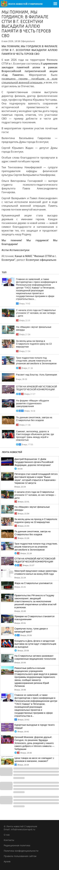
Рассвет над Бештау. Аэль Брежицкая (36, 374)
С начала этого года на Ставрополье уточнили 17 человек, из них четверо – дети (36, 313)
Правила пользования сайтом (20, 856)
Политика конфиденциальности (21, 850)
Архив (7, 861)
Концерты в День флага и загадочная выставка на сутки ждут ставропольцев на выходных (35, 644)
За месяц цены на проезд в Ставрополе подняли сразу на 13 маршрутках (34, 344)
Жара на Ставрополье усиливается (33, 583)
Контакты (9, 840)
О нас (7, 834)
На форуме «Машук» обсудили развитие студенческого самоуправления (32, 403)
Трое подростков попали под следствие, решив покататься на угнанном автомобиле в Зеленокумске (36, 361)
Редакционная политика (17, 845)
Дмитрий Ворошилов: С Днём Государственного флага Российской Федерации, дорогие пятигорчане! (33, 462)
